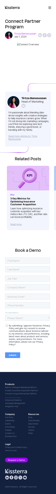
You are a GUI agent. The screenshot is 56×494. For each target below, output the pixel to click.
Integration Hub (11, 406)
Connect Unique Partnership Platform (21, 394)
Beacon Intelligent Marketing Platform (21, 387)
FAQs (30, 433)
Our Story (9, 417)
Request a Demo (16, 460)
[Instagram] (49, 35)
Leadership (9, 420)
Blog (30, 417)
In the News (10, 427)
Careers (8, 430)
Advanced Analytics (13, 400)
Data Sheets (33, 424)
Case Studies (34, 420)
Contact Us (10, 433)
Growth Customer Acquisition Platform (21, 391)
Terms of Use (10, 450)
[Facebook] (45, 35)
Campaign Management (15, 403)
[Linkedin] (40, 35)
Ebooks (31, 427)
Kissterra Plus (11, 436)
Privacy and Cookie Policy (16, 447)
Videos (31, 430)
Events (8, 424)
